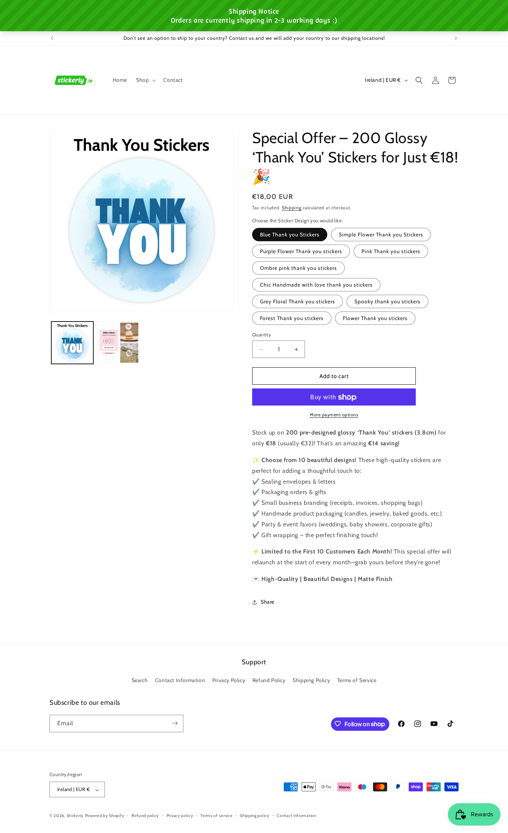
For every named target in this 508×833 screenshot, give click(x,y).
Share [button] (267, 602)
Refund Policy (269, 680)
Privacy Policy (228, 680)
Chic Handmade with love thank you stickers (316, 284)
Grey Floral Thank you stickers (297, 301)
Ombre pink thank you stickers (298, 268)
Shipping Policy (311, 680)
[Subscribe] (175, 723)
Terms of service (216, 815)
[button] (145, 80)
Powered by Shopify (105, 816)
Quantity (261, 335)
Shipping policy (255, 815)
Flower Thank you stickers (375, 318)
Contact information (296, 815)
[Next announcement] (456, 38)
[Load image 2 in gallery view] (118, 343)
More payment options (334, 415)
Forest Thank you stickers (292, 318)
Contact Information (180, 680)
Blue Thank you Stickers (289, 234)
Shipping (292, 207)
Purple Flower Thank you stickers (301, 251)
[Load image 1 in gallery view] (72, 343)
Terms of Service (357, 680)
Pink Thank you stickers (390, 251)
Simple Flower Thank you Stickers (381, 234)
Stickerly (75, 816)
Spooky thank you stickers (387, 301)
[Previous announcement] (52, 38)
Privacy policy (180, 815)
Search (140, 680)
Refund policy (145, 815)
